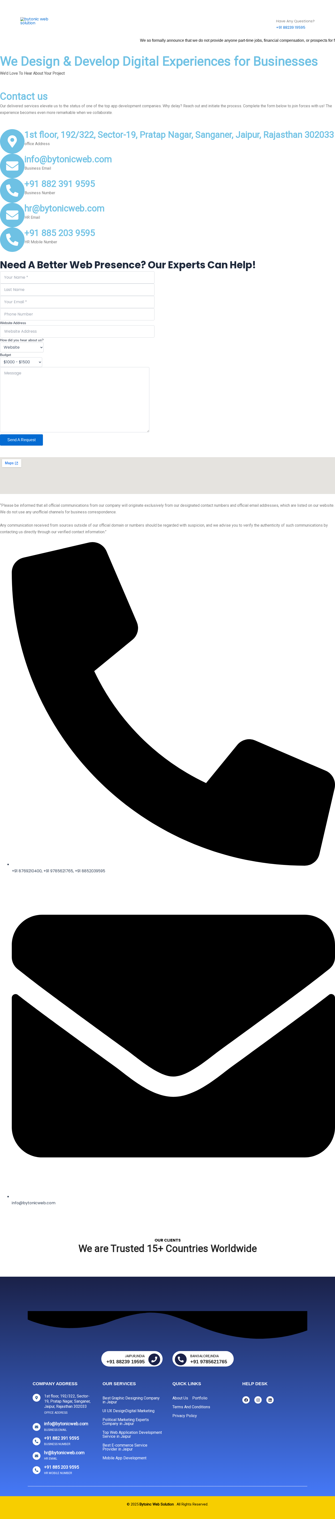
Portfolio (199, 1398)
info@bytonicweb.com (68, 159)
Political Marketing (175, 21)
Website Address (13, 323)
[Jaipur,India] (154, 1359)
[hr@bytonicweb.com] (12, 215)
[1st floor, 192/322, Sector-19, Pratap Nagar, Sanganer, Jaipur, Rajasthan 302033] (12, 141)
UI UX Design (114, 1411)
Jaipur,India (135, 1356)
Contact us (256, 21)
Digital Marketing (140, 1411)
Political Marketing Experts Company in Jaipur (126, 1421)
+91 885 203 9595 (60, 233)
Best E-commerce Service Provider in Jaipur (125, 1447)
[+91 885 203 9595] (12, 239)
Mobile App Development (124, 1458)
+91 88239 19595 (290, 27)
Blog (206, 21)
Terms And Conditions (191, 1407)
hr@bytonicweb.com (64, 208)
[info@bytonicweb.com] (12, 166)
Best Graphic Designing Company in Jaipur (131, 1400)
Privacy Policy (184, 1415)
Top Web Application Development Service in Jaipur (132, 1434)
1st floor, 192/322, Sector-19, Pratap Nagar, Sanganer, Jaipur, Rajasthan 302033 (179, 135)
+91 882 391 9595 (60, 184)
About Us (228, 21)
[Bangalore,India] (181, 1359)
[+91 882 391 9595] (12, 190)
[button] (145, 21)
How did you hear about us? (22, 340)
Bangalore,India (204, 1356)
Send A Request (21, 440)
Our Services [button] (130, 21)
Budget (5, 355)
